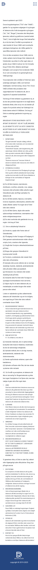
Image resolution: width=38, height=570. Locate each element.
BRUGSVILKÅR (19, 558)
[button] (35, 4)
